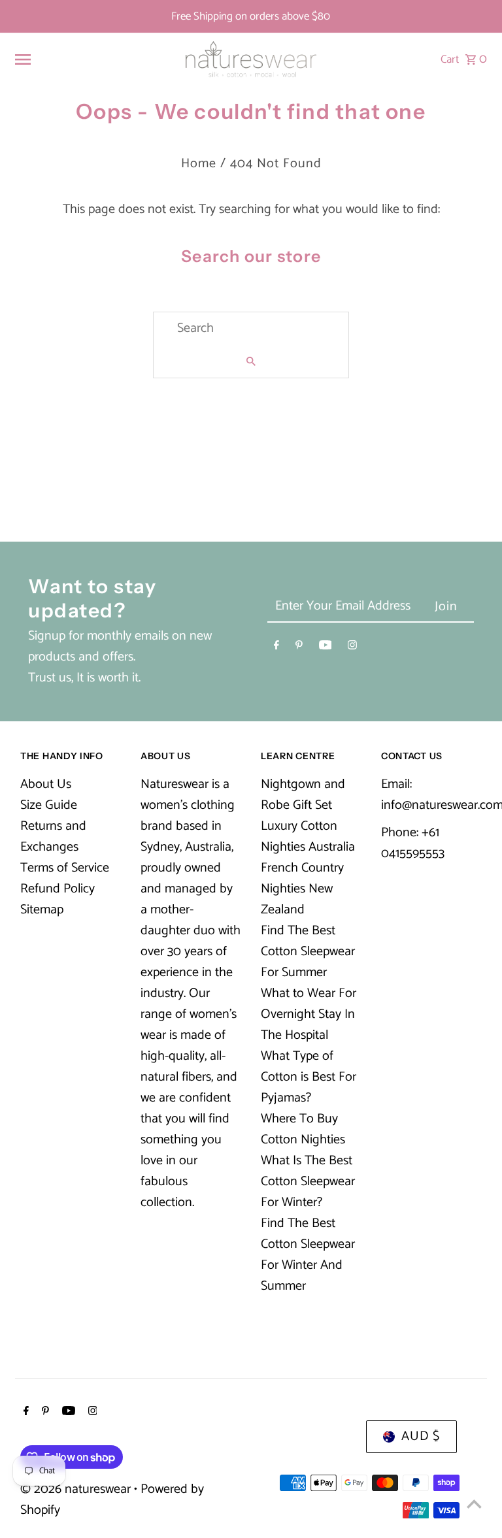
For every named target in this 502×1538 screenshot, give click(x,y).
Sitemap (41, 910)
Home (198, 163)
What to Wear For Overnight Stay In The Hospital (308, 1014)
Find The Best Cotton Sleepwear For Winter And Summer (308, 1255)
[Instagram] (352, 647)
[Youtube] (325, 647)
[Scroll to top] (474, 1503)
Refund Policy (57, 889)
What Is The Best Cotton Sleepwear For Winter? (308, 1181)
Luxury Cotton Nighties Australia (308, 836)
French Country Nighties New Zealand (302, 889)
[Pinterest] (299, 647)
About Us (45, 784)
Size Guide (48, 805)
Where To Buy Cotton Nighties (303, 1129)
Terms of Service (64, 868)
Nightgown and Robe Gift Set (303, 795)
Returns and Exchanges (53, 836)
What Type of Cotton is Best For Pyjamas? (308, 1077)
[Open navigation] (93, 59)
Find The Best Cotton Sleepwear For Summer (308, 951)
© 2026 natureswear (77, 1489)
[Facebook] (276, 647)
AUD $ (420, 1436)
